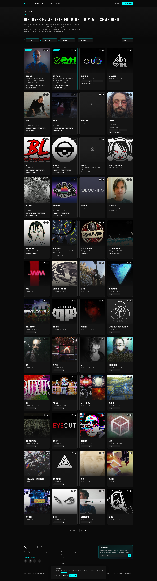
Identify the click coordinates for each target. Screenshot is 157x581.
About (43, 3)
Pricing (75, 555)
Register (76, 549)
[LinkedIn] (34, 561)
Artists (62, 549)
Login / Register (127, 3)
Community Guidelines (117, 573)
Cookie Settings (129, 573)
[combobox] (32, 40)
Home (37, 3)
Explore (50, 3)
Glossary (63, 560)
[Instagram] (30, 561)
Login (75, 552)
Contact (58, 3)
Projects (63, 552)
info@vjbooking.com (29, 557)
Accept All (73, 575)
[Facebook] (25, 561)
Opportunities (64, 555)
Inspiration (64, 557)
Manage (58, 575)
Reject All (65, 575)
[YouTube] (39, 561)
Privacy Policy (64, 572)
